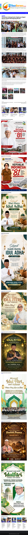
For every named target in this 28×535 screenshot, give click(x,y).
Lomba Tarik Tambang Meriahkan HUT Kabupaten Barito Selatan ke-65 (20, 102)
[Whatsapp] (0, 7)
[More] (0, 8)
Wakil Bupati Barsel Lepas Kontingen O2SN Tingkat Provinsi (5, 115)
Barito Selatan (3, 112)
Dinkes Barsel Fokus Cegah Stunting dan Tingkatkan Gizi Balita (14, 115)
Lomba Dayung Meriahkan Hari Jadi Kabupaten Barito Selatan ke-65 (7, 102)
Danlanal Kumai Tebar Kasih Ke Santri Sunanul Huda (22, 115)
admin (7, 19)
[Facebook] (0, 4)
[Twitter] (0, 5)
